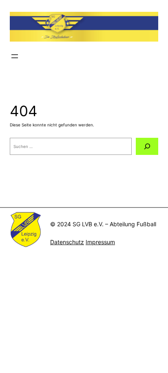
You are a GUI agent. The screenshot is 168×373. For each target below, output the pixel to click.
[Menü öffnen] (15, 56)
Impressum (100, 241)
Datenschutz (67, 241)
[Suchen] (147, 146)
